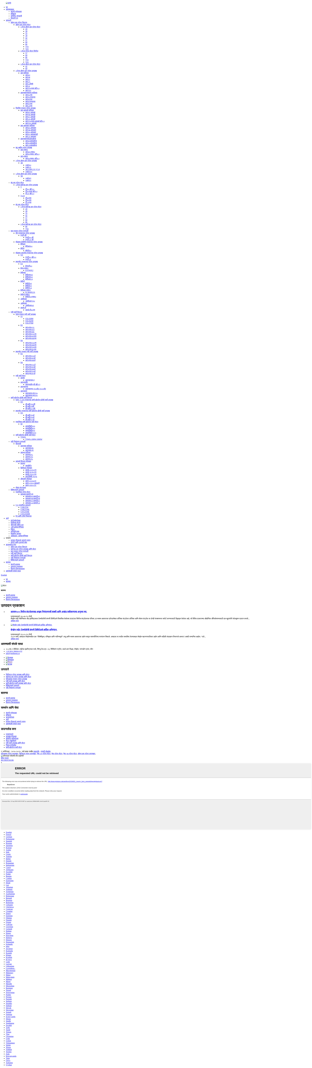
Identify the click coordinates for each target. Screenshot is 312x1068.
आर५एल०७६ (29, 332)
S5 (21, 316)
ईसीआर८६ (29, 279)
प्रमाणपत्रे (9, 734)
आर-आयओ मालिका (27, 110)
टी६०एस (28, 200)
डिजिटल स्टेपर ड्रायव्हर (27, 754)
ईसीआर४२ (29, 275)
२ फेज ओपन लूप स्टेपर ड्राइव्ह (26, 71)
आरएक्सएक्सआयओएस (28, 139)
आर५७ (27, 77)
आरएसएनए (24, 387)
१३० (27, 49)
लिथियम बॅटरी (15, 523)
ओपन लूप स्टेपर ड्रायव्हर (86, 754)
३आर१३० (28, 172)
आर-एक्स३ (24, 156)
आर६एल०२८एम (30, 343)
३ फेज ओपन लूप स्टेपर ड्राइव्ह (26, 161)
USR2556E (24, 509)
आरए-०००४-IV (30, 481)
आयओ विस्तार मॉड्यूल (23, 461)
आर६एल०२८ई (30, 365)
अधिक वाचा (15, 621)
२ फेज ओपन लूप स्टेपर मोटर (30, 27)
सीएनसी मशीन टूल (17, 525)
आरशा (22, 378)
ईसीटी (22, 281)
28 (26, 31)
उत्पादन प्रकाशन (17, 567)
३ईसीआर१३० (30, 301)
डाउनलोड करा (11, 545)
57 (26, 40)
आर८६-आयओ (30, 119)
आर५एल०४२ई (30, 358)
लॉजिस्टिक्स (15, 531)
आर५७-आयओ (30, 115)
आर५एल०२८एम (30, 334)
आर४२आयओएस (31, 141)
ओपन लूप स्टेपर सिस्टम (19, 22)
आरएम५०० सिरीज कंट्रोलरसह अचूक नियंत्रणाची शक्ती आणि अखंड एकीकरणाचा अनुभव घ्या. (49, 611)
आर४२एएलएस (30, 101)
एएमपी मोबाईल (46, 751)
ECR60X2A (30, 292)
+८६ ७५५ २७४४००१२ (14, 651)
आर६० (27, 79)
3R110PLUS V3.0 (32, 169)
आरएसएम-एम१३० (31, 395)
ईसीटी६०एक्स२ (30, 297)
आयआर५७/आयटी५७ (32, 498)
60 (26, 42)
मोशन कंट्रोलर (21, 488)
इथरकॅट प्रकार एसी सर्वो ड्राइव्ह (27, 352)
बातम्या (8, 562)
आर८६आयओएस (31, 145)
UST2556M (25, 514)
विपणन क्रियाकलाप (18, 569)
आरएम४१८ (29, 455)
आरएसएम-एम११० (31, 393)
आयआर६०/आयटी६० (32, 501)
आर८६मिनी (29, 84)
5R (21, 176)
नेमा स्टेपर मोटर (56, 754)
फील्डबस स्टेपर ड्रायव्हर (9, 754)
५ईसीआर (23, 303)
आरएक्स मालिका (26, 446)
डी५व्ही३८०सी (30, 409)
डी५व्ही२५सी (29, 406)
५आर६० (28, 180)
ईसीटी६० (28, 286)
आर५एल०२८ (29, 327)
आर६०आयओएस (31, 143)
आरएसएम (23, 391)
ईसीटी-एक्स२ (25, 294)
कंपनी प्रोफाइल (16, 11)
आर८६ (27, 86)
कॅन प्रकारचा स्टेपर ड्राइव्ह (25, 233)
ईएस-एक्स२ (24, 268)
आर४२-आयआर (30, 128)
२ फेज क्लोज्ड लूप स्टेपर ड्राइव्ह (27, 185)
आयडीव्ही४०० (30, 428)
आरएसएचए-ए (29, 380)
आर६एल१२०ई (30, 371)
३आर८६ (28, 167)
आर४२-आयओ (30, 112)
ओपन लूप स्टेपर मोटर (23, 25)
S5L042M (29, 321)
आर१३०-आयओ (30, 123)
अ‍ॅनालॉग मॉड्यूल (26, 479)
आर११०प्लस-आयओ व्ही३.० (35, 121)
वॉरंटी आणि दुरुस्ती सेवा (19, 542)
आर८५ (27, 82)
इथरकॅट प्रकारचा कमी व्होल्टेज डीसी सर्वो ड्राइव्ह (33, 411)
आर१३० (28, 90)
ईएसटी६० (28, 266)
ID (21, 424)
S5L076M (29, 323)
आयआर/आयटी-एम (26, 494)
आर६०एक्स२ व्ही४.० (32, 154)
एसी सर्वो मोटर (20, 376)
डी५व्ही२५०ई (29, 417)
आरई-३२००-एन (30, 474)
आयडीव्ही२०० (30, 426)
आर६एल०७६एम (30, 345)
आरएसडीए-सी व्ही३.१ (32, 384)
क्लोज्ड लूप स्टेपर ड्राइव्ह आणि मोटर (23, 549)
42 (26, 38)
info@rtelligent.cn (13, 653)
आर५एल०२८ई (30, 356)
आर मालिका (24, 73)
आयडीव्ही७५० (30, 430)
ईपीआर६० (28, 246)
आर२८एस (28, 95)
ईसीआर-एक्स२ (25, 290)
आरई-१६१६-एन (30, 472)
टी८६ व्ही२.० (29, 194)
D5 (21, 402)
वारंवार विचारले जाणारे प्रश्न (20, 540)
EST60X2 (29, 270)
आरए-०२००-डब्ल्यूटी (32, 483)
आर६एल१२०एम (30, 347)
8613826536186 (7, 760)
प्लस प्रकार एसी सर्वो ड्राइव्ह (26, 314)
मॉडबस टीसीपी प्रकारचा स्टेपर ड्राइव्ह (29, 242)
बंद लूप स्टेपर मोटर (17, 183)
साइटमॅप (36, 751)
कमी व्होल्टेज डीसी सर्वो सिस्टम (21, 398)
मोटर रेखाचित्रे (11, 741)
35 (26, 33)
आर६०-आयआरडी (31, 134)
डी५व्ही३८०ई (29, 420)
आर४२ (27, 75)
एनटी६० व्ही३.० (30, 257)
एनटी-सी (23, 235)
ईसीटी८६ (28, 288)
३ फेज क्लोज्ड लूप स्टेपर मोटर (30, 224)
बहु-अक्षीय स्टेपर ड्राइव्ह (24, 147)
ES (21, 264)
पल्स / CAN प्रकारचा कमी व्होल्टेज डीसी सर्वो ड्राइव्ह (34, 400)
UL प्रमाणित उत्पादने (23, 505)
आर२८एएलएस (30, 97)
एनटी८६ (28, 259)
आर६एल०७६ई (30, 369)
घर (7, 7)
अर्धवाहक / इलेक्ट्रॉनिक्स (19, 536)
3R (21, 163)
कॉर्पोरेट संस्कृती (16, 16)
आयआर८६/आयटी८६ (32, 503)
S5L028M (29, 319)
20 (26, 29)
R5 (21, 325)
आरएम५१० (29, 457)
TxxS (22, 196)
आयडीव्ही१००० (30, 433)
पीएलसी (18, 444)
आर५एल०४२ (29, 330)
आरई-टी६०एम (30, 310)
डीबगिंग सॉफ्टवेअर (12, 738)
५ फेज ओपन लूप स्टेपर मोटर (30, 64)
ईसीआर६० (29, 277)
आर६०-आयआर (30, 132)
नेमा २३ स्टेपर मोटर (43, 754)
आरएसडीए (24, 382)
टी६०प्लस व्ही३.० (31, 191)
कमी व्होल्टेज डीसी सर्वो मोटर (25, 435)
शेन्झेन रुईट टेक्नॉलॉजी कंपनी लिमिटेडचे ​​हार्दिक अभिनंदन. (34, 629)
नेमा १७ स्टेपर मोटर (70, 754)
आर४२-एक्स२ (30, 152)
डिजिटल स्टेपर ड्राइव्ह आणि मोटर (17, 674)
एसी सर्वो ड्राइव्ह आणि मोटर (15, 681)
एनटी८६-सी (29, 240)
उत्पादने (8, 20)
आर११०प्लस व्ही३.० (32, 88)
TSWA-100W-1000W (33, 439)
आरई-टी (23, 308)
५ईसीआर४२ (29, 305)
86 (26, 44)
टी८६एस (28, 202)
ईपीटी (22, 248)
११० (27, 47)
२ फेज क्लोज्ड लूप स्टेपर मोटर (30, 207)
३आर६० (28, 165)
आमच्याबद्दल (10, 9)
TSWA (23, 437)
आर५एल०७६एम (30, 338)
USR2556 (24, 507)
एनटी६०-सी (29, 237)
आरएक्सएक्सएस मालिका (28, 93)
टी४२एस (28, 198)
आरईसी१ (28, 466)
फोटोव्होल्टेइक (15, 520)
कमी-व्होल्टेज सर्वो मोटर (14, 747)
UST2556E (24, 512)
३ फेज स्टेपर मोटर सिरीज (29, 51)
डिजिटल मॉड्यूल (26, 468)
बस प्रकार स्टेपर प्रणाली (19, 231)
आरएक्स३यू (29, 448)
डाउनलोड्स (10, 717)
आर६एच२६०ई (30, 373)
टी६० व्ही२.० (29, 189)
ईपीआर (22, 244)
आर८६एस (28, 106)
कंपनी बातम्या (15, 564)
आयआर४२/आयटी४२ (32, 496)
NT (21, 255)
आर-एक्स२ (24, 150)
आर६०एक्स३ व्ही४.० (32, 158)
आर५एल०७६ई (30, 360)
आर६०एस (28, 104)
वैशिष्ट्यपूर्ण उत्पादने (17, 490)
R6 (21, 341)
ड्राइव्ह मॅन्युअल (11, 736)
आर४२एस (28, 99)
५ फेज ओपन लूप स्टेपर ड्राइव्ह (26, 174)
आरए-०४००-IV (30, 485)
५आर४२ (28, 178)
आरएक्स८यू (29, 450)
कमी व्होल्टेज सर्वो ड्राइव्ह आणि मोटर (18, 683)
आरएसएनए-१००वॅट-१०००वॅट (35, 389)
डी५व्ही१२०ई (29, 415)
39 (26, 36)
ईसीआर (23, 273)
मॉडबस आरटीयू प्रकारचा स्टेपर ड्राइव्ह (29, 253)
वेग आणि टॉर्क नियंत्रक (24, 516)
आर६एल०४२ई (30, 367)
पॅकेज (13, 529)
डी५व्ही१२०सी (30, 404)
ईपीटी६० (28, 251)
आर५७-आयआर (30, 130)
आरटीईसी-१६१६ (31, 477)
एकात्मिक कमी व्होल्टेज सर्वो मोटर (27, 422)
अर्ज (7, 518)
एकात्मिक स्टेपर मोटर (23, 492)
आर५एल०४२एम (30, 336)
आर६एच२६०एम (30, 349)
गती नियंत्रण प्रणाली (18, 441)
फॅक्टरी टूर (14, 18)
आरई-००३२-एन (30, 470)
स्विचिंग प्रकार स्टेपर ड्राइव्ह (26, 108)
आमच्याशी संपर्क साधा (13, 571)
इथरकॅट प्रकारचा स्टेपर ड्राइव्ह (27, 262)
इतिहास (13, 14)
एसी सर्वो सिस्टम (16, 312)
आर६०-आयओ (30, 117)
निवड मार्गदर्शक (11, 745)
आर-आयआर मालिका (27, 126)
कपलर (22, 463)
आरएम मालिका (25, 452)
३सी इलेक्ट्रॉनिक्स (17, 527)
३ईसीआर (23, 299)
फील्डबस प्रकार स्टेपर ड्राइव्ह (16, 679)
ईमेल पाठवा (5, 758)
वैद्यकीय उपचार (16, 534)
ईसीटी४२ (28, 284)
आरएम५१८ (29, 459)
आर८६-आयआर (30, 137)
